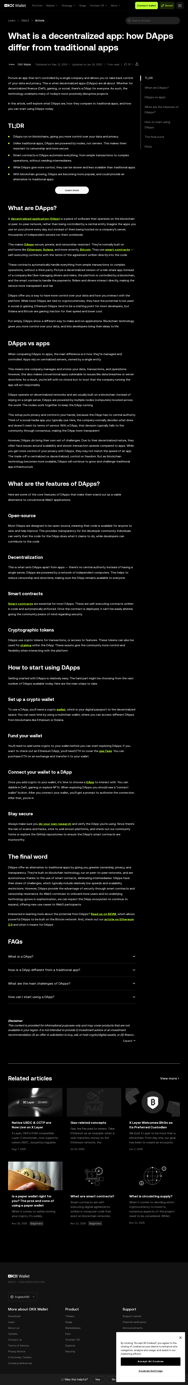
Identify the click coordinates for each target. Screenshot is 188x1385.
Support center (132, 1316)
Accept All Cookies (151, 1361)
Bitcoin (85, 249)
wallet (61, 709)
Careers (12, 1333)
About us (13, 1327)
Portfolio (37, 5)
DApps (29, 244)
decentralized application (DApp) (35, 218)
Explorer (70, 1345)
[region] (150, 1357)
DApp (90, 782)
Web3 (25, 20)
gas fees (105, 751)
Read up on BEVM (103, 914)
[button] (129, 20)
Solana (48, 249)
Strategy (67, 5)
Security (70, 1351)
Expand (127, 1040)
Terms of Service (18, 1345)
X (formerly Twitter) (20, 1357)
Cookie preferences (20, 1363)
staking (25, 645)
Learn (11, 20)
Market (50, 5)
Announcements (132, 1327)
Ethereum (34, 249)
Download (14, 1316)
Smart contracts (20, 603)
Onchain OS (97, 5)
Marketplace (72, 1327)
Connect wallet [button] (146, 5)
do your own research (55, 824)
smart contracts (117, 249)
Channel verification (134, 1322)
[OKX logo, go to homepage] (15, 5)
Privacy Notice (16, 1351)
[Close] (180, 1338)
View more (168, 1078)
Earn (68, 1333)
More (114, 5)
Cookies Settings (151, 1371)
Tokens (69, 1316)
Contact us (15, 1339)
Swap (82, 5)
